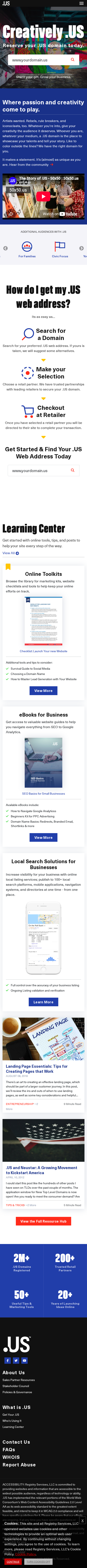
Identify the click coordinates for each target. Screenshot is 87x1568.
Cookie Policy (25, 1553)
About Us (14, 1372)
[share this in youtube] (24, 1360)
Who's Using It (12, 1420)
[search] (73, 59)
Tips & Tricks (15, 1205)
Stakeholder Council (16, 1386)
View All (9, 552)
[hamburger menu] (81, 3)
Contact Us (16, 1441)
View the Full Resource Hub (43, 1221)
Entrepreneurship (20, 1104)
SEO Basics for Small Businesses (43, 793)
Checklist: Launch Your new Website (43, 651)
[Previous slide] (5, 248)
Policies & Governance (17, 1392)
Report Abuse (19, 1464)
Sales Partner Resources (19, 1380)
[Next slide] (81, 248)
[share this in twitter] (16, 1360)
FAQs (9, 1449)
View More (43, 690)
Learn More (43, 1001)
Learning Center (13, 1427)
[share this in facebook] (7, 1360)
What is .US (17, 1406)
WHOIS (11, 1456)
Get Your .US (11, 1414)
